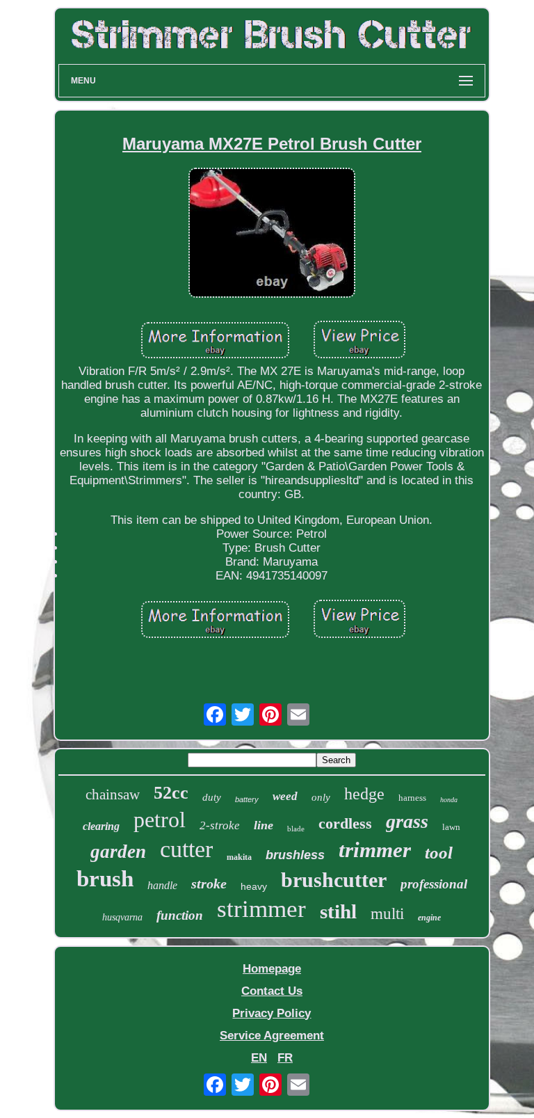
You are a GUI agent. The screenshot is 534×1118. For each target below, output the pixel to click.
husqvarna (122, 917)
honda (449, 800)
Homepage (272, 968)
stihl (338, 911)
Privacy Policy (271, 1013)
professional (433, 884)
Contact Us (271, 991)
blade (296, 828)
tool (439, 852)
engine (429, 918)
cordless (345, 823)
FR (285, 1057)
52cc (171, 793)
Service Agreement (272, 1035)
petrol (160, 819)
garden (118, 851)
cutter (186, 849)
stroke (209, 883)
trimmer (375, 850)
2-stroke (220, 825)
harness (412, 797)
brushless (295, 855)
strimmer (261, 909)
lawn (451, 827)
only (321, 797)
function (179, 915)
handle (162, 885)
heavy (254, 886)
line (263, 825)
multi (387, 914)
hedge (364, 794)
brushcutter (334, 879)
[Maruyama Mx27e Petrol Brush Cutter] (272, 234)
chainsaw (113, 794)
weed (285, 796)
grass (407, 821)
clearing (101, 826)
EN (259, 1057)
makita (239, 857)
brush (105, 878)
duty (211, 797)
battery (247, 799)
